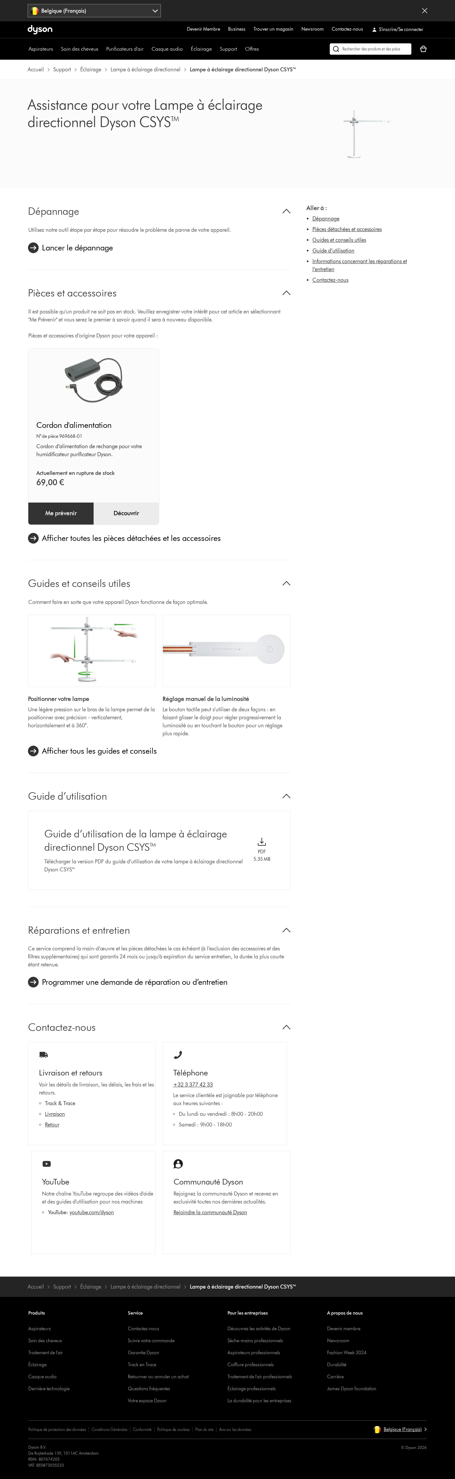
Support (228, 49)
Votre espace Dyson (147, 1401)
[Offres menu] (262, 49)
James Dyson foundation (351, 1389)
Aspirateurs (41, 49)
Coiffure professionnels (251, 1365)
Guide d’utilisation (333, 250)
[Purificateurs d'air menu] (147, 49)
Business (236, 29)
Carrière (335, 1377)
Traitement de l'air (45, 1353)
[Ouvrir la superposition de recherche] (370, 49)
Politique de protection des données (57, 1429)
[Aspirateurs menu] (56, 49)
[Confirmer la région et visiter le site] (424, 10)
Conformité (142, 1429)
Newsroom (312, 29)
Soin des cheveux (79, 49)
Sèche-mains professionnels (255, 1341)
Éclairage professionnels (252, 1389)
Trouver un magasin (273, 29)
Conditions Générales (109, 1429)
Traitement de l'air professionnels (260, 1377)
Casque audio (167, 49)
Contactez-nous (347, 29)
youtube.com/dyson (92, 1212)
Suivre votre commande (151, 1341)
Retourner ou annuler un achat (158, 1377)
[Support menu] (240, 49)
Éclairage (201, 49)
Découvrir (126, 513)
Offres (252, 49)
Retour (52, 1125)
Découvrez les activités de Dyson (259, 1329)
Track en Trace (142, 1365)
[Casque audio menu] (186, 49)
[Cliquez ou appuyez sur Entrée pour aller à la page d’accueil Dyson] (40, 29)
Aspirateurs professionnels (254, 1353)
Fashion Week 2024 (346, 1353)
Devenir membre (343, 1329)
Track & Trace (60, 1103)
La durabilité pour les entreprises (259, 1401)
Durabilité (336, 1365)
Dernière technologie (49, 1389)
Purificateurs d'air (125, 49)
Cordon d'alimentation (74, 425)
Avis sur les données (235, 1429)
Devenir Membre (203, 29)
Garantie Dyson (143, 1353)
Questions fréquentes (149, 1389)
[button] (400, 1430)
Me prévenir (61, 513)
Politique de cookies (173, 1429)
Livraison (55, 1114)
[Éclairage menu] (215, 49)
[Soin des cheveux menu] (101, 49)
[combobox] (94, 10)
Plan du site (204, 1429)
